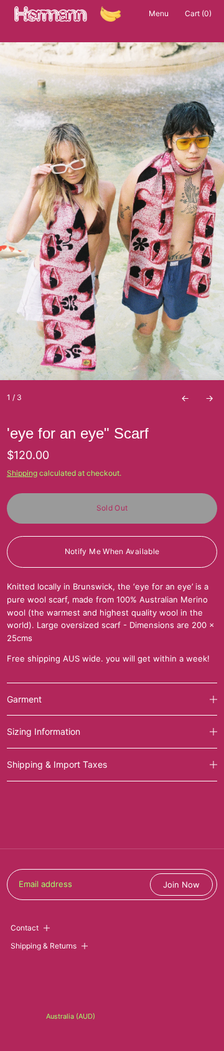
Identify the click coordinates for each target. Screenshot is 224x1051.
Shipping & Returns (44, 945)
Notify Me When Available (112, 551)
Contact (25, 927)
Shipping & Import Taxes (57, 764)
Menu (159, 13)
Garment (24, 699)
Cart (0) (198, 13)
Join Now (181, 884)
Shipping (22, 473)
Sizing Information (43, 731)
